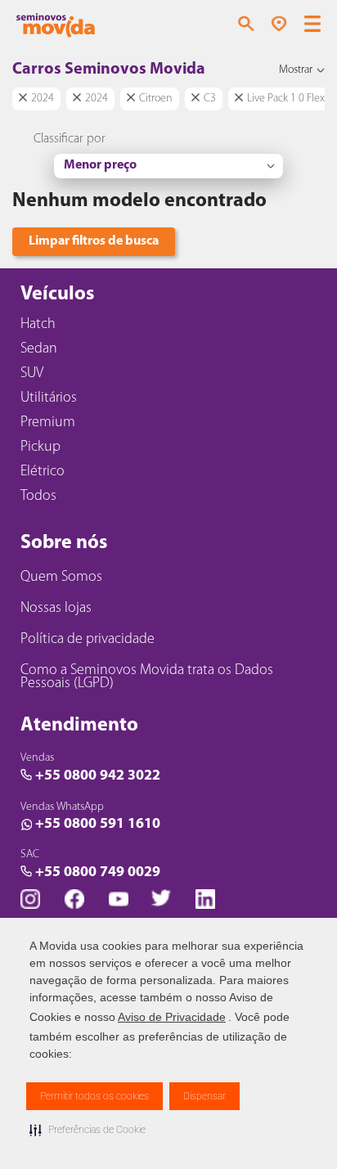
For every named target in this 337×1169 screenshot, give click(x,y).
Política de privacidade (87, 639)
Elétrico (42, 472)
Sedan (38, 349)
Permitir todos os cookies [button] (94, 1096)
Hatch (38, 324)
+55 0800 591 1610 (97, 824)
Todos (38, 496)
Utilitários (48, 398)
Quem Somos (61, 577)
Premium (47, 422)
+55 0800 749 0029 (97, 872)
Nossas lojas (56, 608)
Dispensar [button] (204, 1096)
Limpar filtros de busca (94, 241)
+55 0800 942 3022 (97, 776)
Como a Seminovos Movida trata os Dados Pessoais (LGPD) (146, 677)
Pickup (40, 447)
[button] (87, 1130)
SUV (31, 373)
